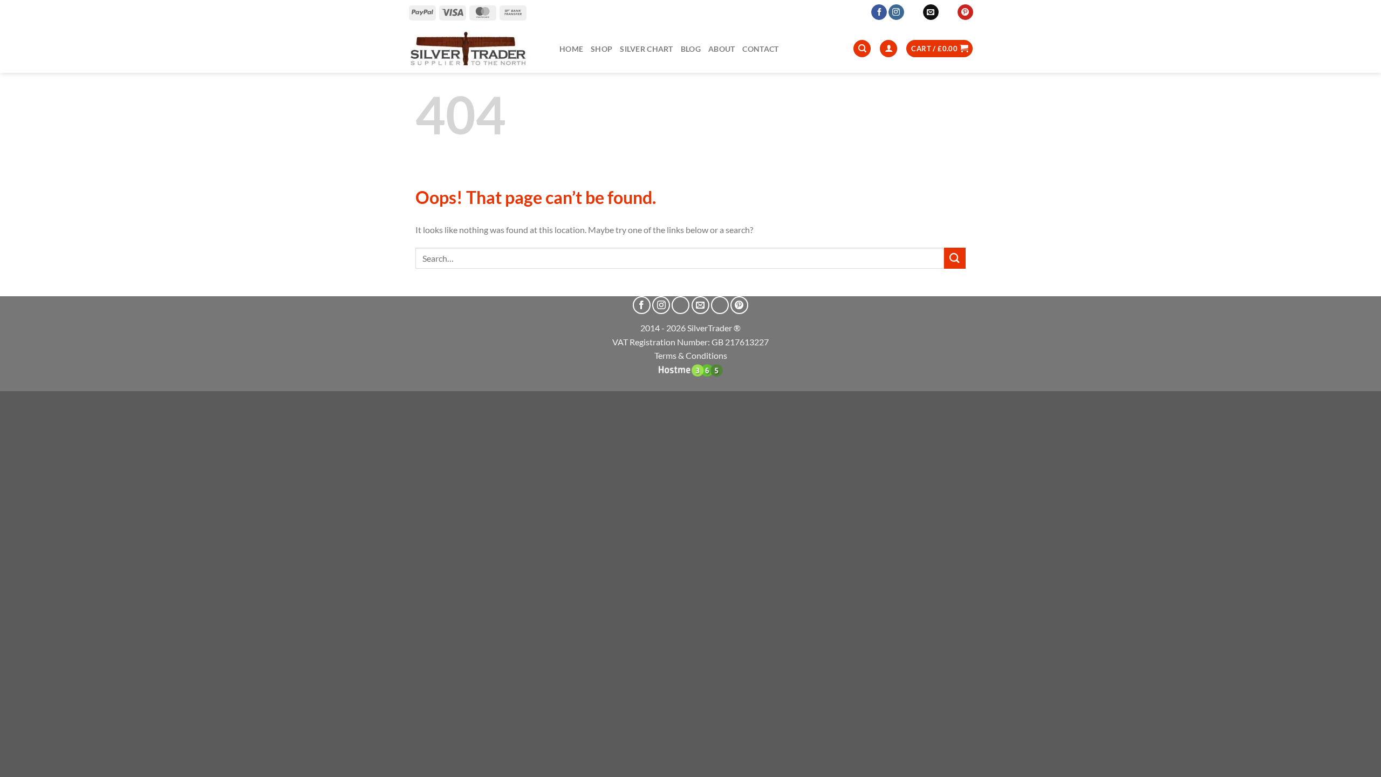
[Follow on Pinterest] (965, 12)
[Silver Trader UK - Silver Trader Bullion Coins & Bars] (475, 48)
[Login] (888, 49)
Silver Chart (646, 48)
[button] (939, 49)
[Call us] (948, 12)
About (721, 48)
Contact (760, 48)
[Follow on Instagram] (896, 12)
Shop (601, 48)
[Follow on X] (913, 12)
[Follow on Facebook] (879, 12)
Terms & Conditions (690, 355)
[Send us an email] (931, 12)
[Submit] (955, 258)
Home (571, 48)
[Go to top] (1358, 762)
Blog (691, 48)
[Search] (862, 49)
